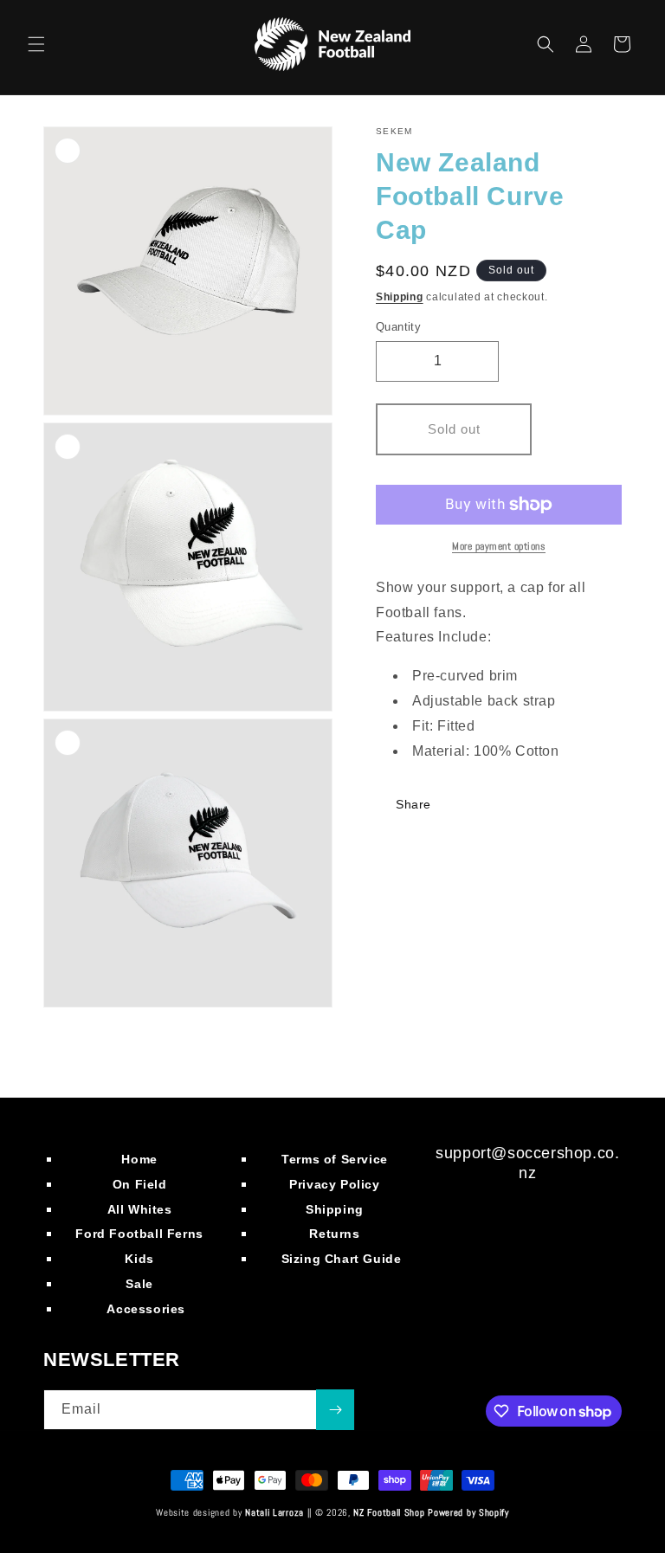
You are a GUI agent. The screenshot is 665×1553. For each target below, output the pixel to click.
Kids (139, 1259)
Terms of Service (334, 1159)
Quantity (398, 326)
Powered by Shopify (468, 1512)
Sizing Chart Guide (341, 1259)
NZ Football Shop (388, 1512)
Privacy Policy (334, 1184)
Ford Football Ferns (139, 1233)
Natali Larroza (274, 1512)
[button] (36, 44)
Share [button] (413, 804)
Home (139, 1159)
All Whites (139, 1209)
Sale (139, 1284)
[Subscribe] (335, 1409)
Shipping (399, 297)
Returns (334, 1233)
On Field (140, 1184)
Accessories (146, 1309)
